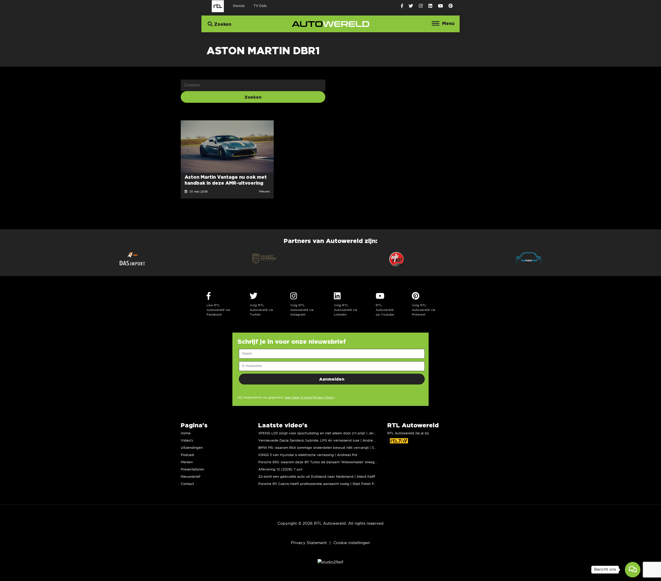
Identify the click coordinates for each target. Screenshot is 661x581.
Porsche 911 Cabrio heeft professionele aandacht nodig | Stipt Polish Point (319, 484)
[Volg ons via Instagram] (421, 6)
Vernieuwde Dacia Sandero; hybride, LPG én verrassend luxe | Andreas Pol (320, 440)
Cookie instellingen (351, 543)
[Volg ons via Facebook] (402, 6)
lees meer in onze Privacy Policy (309, 397)
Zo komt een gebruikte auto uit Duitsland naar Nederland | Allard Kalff (316, 476)
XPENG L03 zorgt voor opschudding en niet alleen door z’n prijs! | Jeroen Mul (322, 433)
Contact (187, 484)
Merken (187, 462)
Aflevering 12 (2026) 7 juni (280, 469)
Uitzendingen (192, 447)
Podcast (187, 455)
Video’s (187, 440)
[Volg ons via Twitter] (411, 6)
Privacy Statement (309, 543)
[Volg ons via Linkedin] (430, 6)
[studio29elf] (330, 562)
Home (186, 433)
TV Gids (260, 6)
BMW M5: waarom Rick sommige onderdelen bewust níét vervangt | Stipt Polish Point (329, 447)
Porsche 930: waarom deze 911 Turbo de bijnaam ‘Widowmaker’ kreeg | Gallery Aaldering (332, 462)
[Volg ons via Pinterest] (450, 6)
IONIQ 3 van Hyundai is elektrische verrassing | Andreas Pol (307, 455)
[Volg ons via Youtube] (440, 6)
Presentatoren (192, 469)
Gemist (239, 6)
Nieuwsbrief (190, 476)
